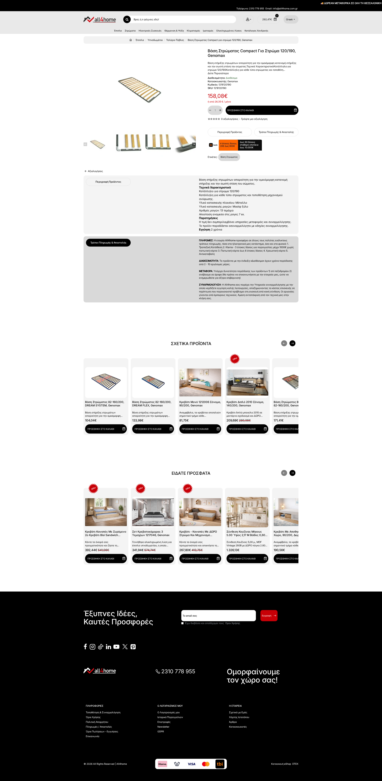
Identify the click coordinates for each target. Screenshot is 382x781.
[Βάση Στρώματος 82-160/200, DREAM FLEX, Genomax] (153, 382)
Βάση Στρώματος (229, 157)
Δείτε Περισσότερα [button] (218, 73)
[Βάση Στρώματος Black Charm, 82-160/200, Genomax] (294, 382)
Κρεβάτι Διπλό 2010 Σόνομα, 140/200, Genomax (245, 403)
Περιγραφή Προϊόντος (229, 132)
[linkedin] (108, 647)
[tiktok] (101, 647)
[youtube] (116, 647)
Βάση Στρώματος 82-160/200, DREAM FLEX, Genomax (151, 403)
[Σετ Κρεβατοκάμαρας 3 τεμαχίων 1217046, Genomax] (153, 512)
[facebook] (85, 647)
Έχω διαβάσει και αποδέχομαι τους (212, 623)
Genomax (232, 81)
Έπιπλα (139, 39)
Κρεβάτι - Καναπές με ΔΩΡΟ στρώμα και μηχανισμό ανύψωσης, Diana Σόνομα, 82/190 (198, 533)
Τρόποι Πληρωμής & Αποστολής (276, 132)
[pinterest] (133, 647)
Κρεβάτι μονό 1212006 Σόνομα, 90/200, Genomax (200, 403)
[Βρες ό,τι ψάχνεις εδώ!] (127, 19)
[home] (131, 40)
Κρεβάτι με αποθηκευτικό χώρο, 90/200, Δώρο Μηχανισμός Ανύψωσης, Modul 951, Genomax (294, 533)
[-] (210, 110)
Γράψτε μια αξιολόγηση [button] (254, 118)
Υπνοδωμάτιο (155, 39)
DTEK (295, 763)
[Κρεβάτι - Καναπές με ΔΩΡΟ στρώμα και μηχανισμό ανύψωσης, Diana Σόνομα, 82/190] (200, 512)
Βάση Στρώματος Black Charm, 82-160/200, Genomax (294, 403)
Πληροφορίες (94, 705)
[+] (220, 110)
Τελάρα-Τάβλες (175, 39)
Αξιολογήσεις (95, 171)
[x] (125, 647)
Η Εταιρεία (235, 705)
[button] (85, 144)
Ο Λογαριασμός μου (170, 705)
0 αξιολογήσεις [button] (229, 118)
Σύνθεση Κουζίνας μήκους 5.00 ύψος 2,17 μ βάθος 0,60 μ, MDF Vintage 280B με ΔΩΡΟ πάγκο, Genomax (247, 533)
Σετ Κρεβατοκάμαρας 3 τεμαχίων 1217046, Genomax (151, 533)
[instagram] (93, 647)
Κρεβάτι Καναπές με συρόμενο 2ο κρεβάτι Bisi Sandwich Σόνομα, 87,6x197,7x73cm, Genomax (105, 533)
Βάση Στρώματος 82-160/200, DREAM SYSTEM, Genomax (104, 403)
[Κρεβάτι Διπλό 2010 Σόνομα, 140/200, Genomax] (247, 382)
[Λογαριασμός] (249, 19)
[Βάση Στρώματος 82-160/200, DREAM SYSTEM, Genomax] (106, 382)
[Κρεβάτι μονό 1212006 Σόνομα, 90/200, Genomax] (200, 382)
